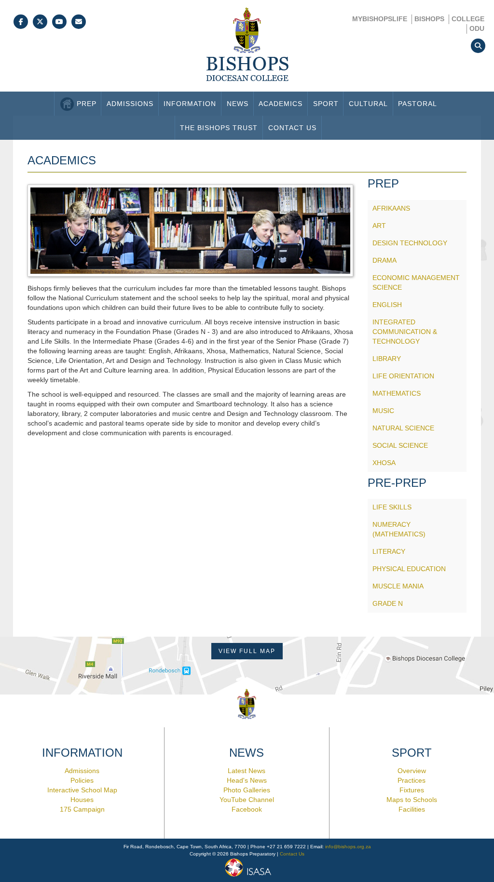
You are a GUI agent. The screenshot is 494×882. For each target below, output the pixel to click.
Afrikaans (391, 208)
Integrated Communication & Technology (404, 331)
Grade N (387, 603)
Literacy (388, 551)
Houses (82, 799)
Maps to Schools (411, 799)
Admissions (130, 103)
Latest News (246, 771)
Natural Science (403, 428)
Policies (82, 780)
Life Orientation (403, 376)
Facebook (247, 809)
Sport (326, 103)
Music (383, 410)
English (387, 304)
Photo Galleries (246, 790)
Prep (86, 103)
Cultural (368, 103)
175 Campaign (82, 809)
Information (190, 103)
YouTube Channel (247, 799)
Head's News (247, 780)
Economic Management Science (416, 282)
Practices (411, 780)
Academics (280, 103)
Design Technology (409, 243)
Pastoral (417, 103)
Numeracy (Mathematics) (398, 529)
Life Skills (392, 507)
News (237, 103)
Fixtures (411, 790)
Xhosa (384, 463)
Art (379, 225)
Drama (384, 260)
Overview (412, 771)
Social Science (400, 445)
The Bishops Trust (219, 128)
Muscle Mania (398, 586)
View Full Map (247, 651)
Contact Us (292, 128)
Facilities (411, 809)
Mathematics (396, 393)
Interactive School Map (82, 790)
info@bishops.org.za (348, 846)
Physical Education (409, 569)
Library (386, 358)
